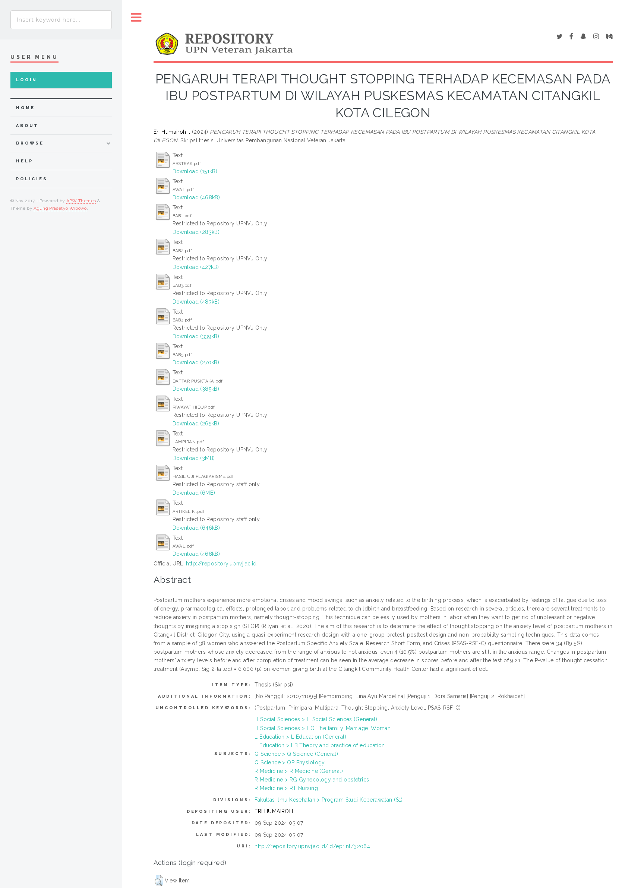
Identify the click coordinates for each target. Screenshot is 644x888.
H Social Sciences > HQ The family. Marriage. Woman (323, 728)
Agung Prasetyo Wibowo (60, 208)
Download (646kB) (196, 528)
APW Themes (81, 200)
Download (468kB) (196, 197)
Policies (32, 179)
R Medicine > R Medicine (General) (299, 771)
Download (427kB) (196, 267)
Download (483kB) (196, 302)
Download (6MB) (194, 493)
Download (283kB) (196, 232)
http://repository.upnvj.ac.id (221, 564)
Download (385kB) (196, 389)
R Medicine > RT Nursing (286, 788)
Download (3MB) (194, 458)
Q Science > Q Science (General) (296, 754)
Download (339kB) (196, 336)
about (27, 125)
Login (26, 79)
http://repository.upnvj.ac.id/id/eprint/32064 (312, 846)
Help (24, 161)
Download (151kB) (195, 171)
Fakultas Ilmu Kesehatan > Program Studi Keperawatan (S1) (329, 800)
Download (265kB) (196, 423)
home (25, 107)
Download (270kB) (196, 362)
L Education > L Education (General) (300, 737)
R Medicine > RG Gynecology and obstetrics (312, 780)
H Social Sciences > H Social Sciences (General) (316, 719)
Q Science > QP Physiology (290, 762)
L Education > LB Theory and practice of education (320, 745)
